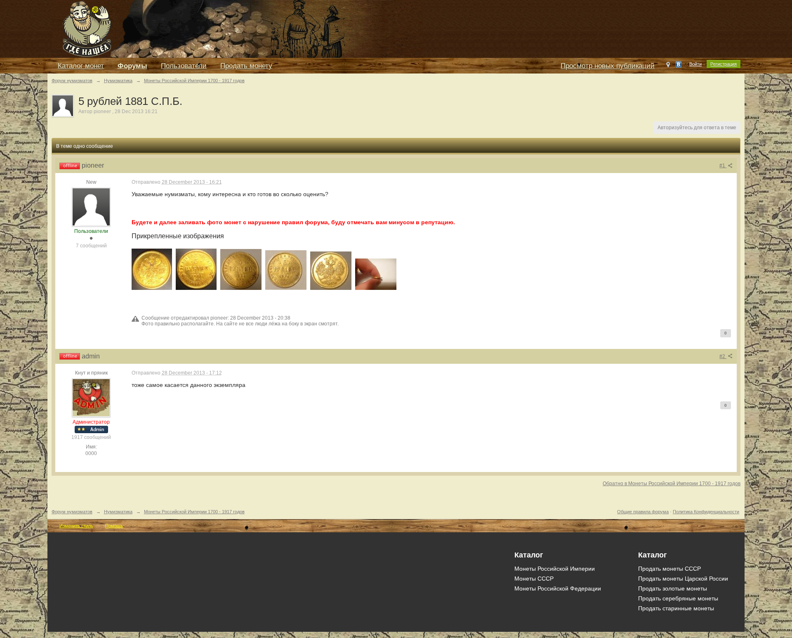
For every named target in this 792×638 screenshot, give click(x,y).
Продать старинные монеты (676, 608)
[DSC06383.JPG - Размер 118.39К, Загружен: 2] (330, 270)
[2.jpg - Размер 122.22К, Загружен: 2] (152, 269)
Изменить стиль (76, 525)
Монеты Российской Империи (554, 568)
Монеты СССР (534, 578)
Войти (695, 64)
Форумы (132, 66)
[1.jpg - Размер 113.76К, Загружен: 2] (196, 269)
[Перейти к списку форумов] (237, 28)
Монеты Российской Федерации (557, 588)
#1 (722, 165)
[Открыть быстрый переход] (668, 66)
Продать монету (246, 66)
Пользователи (184, 66)
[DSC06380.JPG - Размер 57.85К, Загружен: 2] (285, 270)
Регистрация (723, 64)
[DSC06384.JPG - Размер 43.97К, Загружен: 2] (375, 274)
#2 (722, 356)
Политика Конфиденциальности (706, 511)
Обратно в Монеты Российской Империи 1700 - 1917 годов (671, 483)
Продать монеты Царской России (683, 578)
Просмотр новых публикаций (608, 66)
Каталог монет (81, 66)
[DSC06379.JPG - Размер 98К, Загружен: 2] (241, 269)
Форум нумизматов (72, 511)
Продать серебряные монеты (678, 598)
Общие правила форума (643, 511)
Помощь (114, 525)
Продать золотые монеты (672, 588)
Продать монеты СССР (669, 568)
